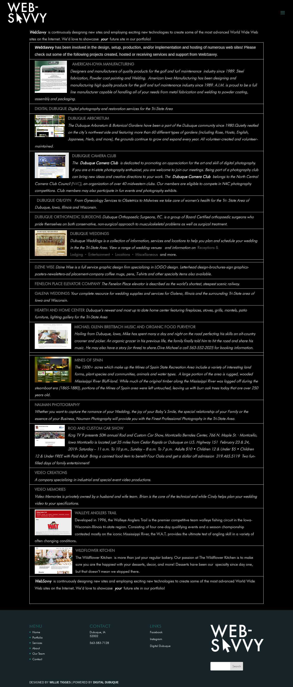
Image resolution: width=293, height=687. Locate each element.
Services (37, 643)
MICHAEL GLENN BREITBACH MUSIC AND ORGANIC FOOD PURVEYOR (135, 327)
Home (36, 632)
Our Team (38, 653)
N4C (76, 183)
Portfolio (37, 637)
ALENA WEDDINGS (54, 293)
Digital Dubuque (160, 646)
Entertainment (99, 254)
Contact (37, 659)
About (36, 648)
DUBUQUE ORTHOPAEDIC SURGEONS (68, 217)
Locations (122, 254)
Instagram (156, 639)
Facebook (156, 632)
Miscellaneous (146, 254)
